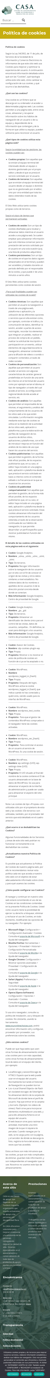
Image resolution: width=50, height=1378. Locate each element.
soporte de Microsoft (30, 936)
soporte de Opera (28, 1002)
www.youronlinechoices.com (19, 1025)
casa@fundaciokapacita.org (14, 1289)
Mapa (28, 1304)
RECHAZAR (26, 1374)
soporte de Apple (28, 986)
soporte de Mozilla (29, 953)
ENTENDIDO (13, 1374)
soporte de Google (29, 972)
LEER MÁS (39, 1374)
